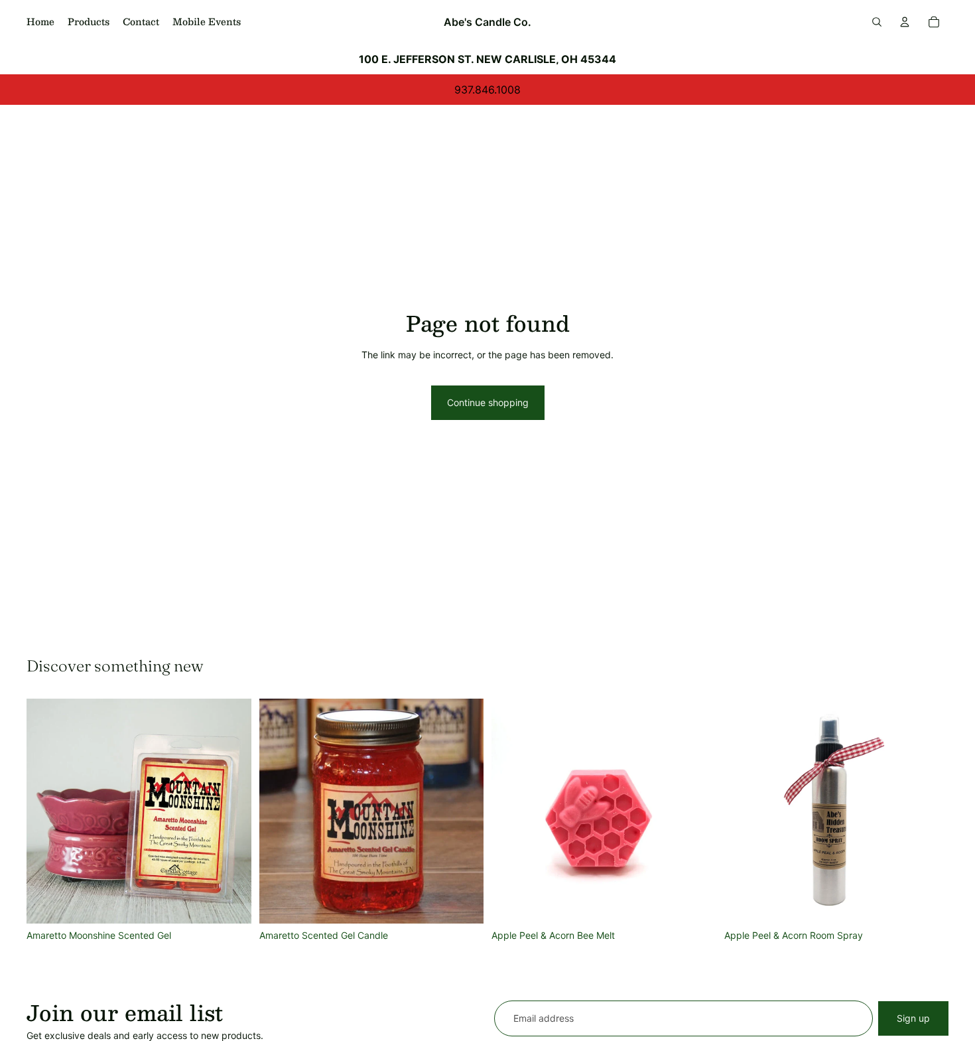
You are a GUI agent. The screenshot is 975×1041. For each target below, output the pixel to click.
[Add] (231, 903)
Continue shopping (488, 402)
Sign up (913, 1018)
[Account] (904, 21)
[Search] (876, 21)
